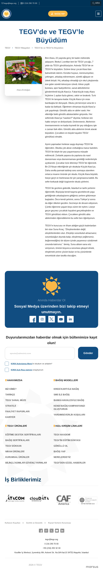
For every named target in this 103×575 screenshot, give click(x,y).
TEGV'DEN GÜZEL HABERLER (70, 463)
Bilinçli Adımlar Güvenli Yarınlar (26, 463)
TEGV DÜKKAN (13, 446)
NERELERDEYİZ (62, 457)
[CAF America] (40, 500)
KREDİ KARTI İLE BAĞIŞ (66, 389)
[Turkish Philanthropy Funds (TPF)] (64, 500)
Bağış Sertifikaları (17, 440)
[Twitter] (52, 531)
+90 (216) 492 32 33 (51, 548)
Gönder (88, 353)
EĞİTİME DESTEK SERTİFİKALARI (23, 435)
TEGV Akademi (62, 435)
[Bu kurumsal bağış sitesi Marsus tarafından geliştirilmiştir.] (92, 566)
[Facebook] (41, 531)
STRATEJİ (10, 406)
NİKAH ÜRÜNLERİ (14, 451)
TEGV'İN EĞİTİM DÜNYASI (67, 440)
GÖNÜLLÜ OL (61, 446)
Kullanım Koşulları (12, 523)
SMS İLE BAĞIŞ (62, 395)
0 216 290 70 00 (51, 544)
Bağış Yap (60, 14)
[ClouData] (15, 498)
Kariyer (10, 417)
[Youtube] (57, 531)
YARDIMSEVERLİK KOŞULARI (69, 415)
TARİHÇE (10, 395)
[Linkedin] (62, 531)
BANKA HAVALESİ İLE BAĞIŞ (69, 400)
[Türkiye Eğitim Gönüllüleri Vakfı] (10, 13)
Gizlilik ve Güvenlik (34, 523)
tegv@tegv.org (51, 539)
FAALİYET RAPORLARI (17, 411)
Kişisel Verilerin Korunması (59, 523)
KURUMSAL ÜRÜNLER (17, 457)
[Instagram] (46, 531)
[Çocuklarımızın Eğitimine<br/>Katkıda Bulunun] (76, 566)
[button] (33, 319)
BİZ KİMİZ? (10, 389)
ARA (97, 3)
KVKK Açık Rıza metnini (21, 370)
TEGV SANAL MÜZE (15, 400)
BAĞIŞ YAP (59, 451)
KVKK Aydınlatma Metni (21, 364)
